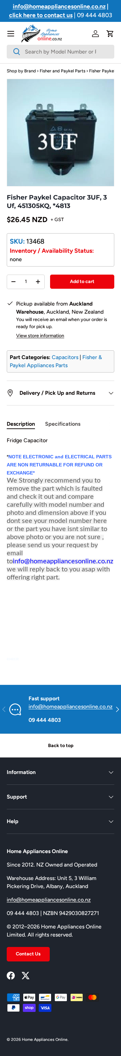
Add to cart (82, 281)
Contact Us (28, 954)
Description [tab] (21, 424)
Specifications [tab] (62, 424)
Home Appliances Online (45, 1039)
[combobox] (60, 52)
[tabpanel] (60, 549)
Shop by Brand (21, 70)
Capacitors (65, 357)
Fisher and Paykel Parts (62, 70)
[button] (110, 33)
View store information (40, 336)
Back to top (60, 745)
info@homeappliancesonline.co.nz (71, 706)
